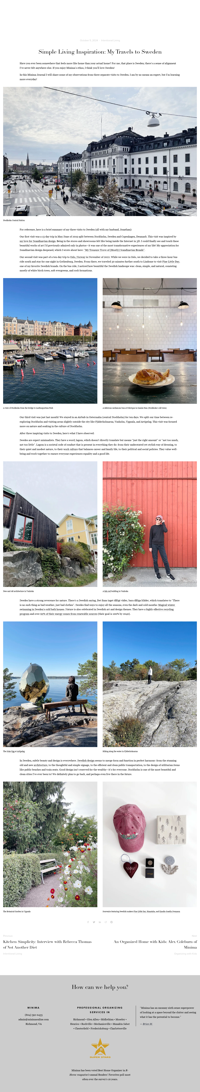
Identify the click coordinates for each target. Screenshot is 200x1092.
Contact (47, 13)
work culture (70, 449)
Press (179, 13)
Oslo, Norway (77, 257)
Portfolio (7, 13)
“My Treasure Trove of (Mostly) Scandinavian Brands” (114, 250)
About (18, 13)
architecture (40, 765)
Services (29, 13)
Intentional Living (110, 40)
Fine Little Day (170, 261)
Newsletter (191, 13)
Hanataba (151, 911)
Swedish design (85, 760)
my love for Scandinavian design (37, 241)
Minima (100, 10)
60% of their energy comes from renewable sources (68, 613)
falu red (107, 591)
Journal (169, 13)
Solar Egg (11, 751)
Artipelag (21, 751)
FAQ (38, 13)
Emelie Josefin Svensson (170, 911)
